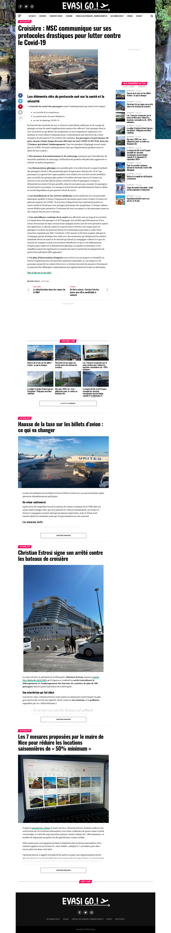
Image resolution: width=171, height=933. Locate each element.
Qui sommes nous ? (117, 16)
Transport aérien (55, 16)
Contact (139, 16)
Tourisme (69, 16)
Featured (45, 281)
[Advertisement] (68, 321)
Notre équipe (120, 919)
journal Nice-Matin (41, 828)
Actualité (32, 16)
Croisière (42, 16)
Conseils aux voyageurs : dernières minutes (91, 16)
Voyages (130, 16)
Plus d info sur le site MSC (39, 272)
